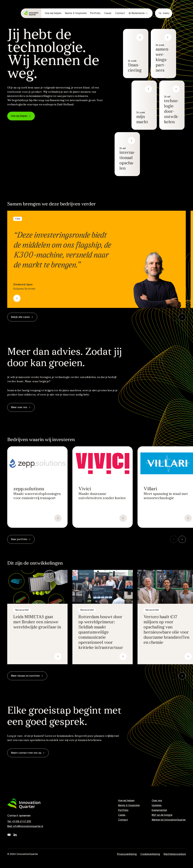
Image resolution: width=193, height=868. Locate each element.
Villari (150, 489)
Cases (107, 13)
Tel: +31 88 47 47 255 (19, 821)
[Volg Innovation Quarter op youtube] (9, 835)
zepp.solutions (28, 489)
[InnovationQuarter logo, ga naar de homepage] (23, 803)
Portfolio (95, 13)
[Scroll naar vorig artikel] (173, 317)
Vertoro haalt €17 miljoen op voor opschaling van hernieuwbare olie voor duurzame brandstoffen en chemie (166, 630)
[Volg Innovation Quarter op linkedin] (15, 835)
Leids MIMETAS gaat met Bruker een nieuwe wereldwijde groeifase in (37, 622)
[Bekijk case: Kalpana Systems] (17, 298)
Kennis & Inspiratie (76, 13)
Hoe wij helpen (53, 13)
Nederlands (138, 13)
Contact (120, 13)
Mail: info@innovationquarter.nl (25, 826)
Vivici (84, 489)
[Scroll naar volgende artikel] (182, 317)
